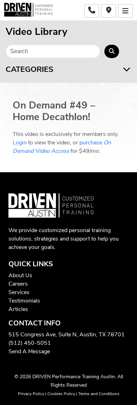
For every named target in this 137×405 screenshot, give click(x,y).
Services (19, 292)
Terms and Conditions (98, 394)
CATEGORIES (29, 69)
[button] (125, 11)
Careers (18, 284)
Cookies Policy (61, 394)
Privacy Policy (31, 394)
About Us (20, 275)
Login (20, 143)
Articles (18, 309)
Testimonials (24, 301)
